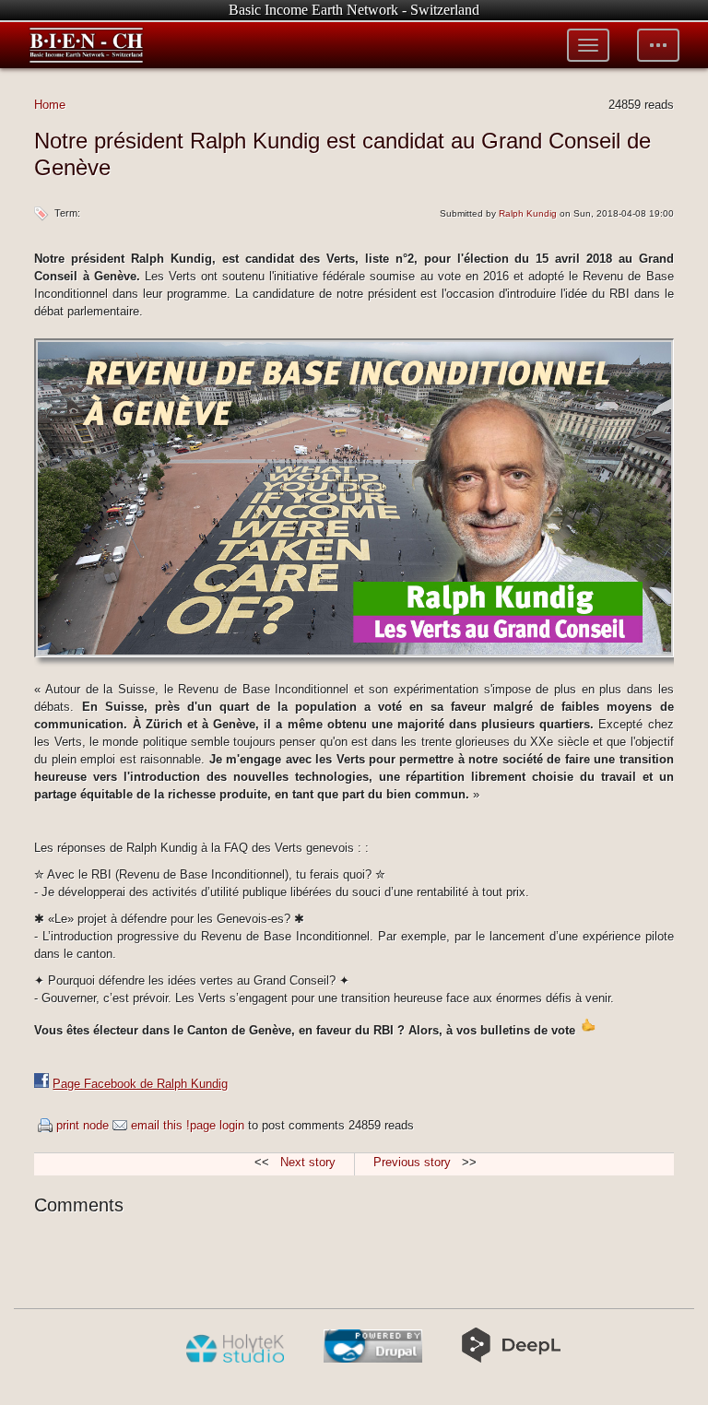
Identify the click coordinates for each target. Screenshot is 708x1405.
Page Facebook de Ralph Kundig (140, 1084)
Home (49, 105)
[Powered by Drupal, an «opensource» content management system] (373, 1358)
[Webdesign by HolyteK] (234, 1358)
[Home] (87, 45)
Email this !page (173, 1125)
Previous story (412, 1162)
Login (231, 1125)
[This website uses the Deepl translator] (511, 1358)
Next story (308, 1162)
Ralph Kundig (528, 213)
